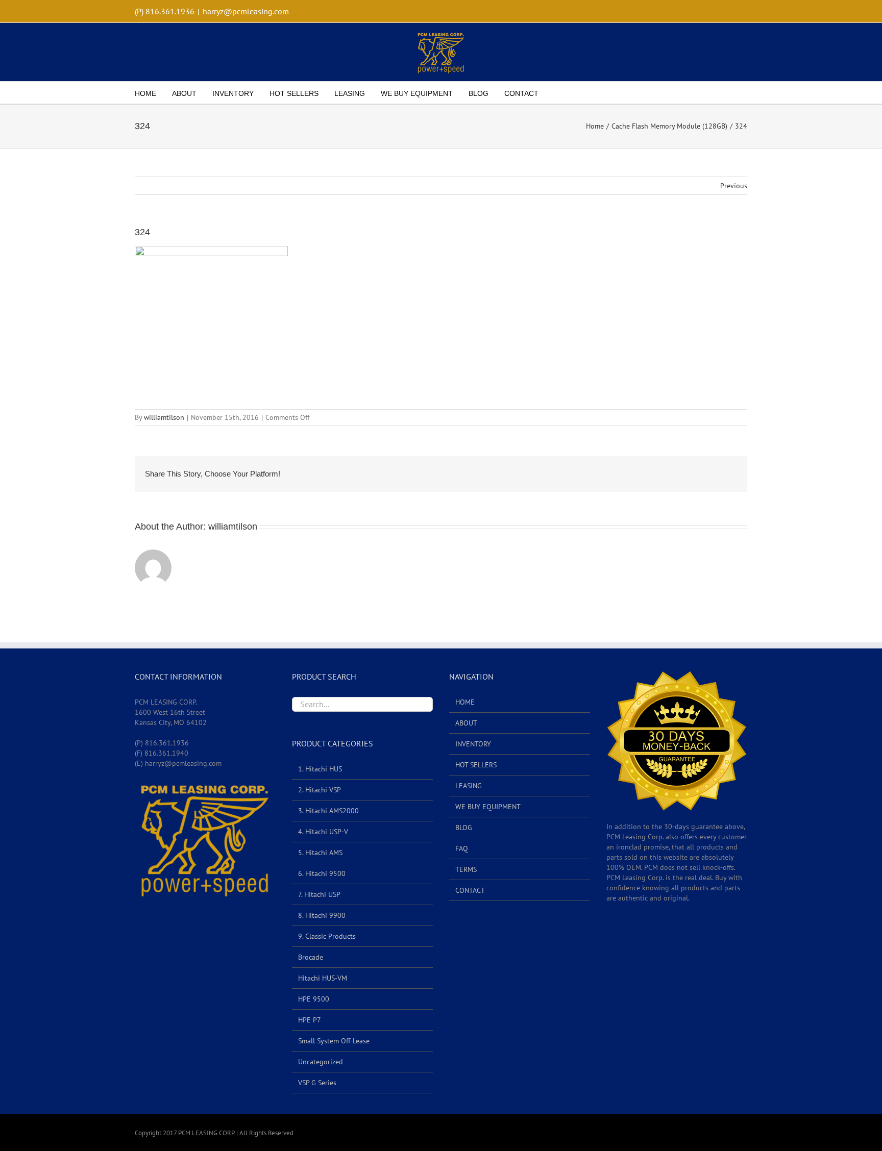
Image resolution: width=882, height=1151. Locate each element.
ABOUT (466, 723)
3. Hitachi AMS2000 (328, 810)
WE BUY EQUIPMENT (488, 806)
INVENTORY (473, 743)
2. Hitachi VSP (319, 789)
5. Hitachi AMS (320, 852)
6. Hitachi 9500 (322, 873)
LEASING (468, 785)
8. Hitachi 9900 (322, 915)
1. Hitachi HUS (320, 768)
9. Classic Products (327, 936)
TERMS (466, 869)
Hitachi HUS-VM (322, 978)
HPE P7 (309, 1019)
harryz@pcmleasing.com (246, 11)
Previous (733, 185)
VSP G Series (317, 1082)
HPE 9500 (313, 999)
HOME (465, 702)
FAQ (461, 848)
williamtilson (164, 417)
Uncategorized (320, 1061)
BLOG (463, 827)
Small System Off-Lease (334, 1040)
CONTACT (470, 890)
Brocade (310, 957)
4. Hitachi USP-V (323, 831)
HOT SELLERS (476, 764)
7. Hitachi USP (319, 894)
